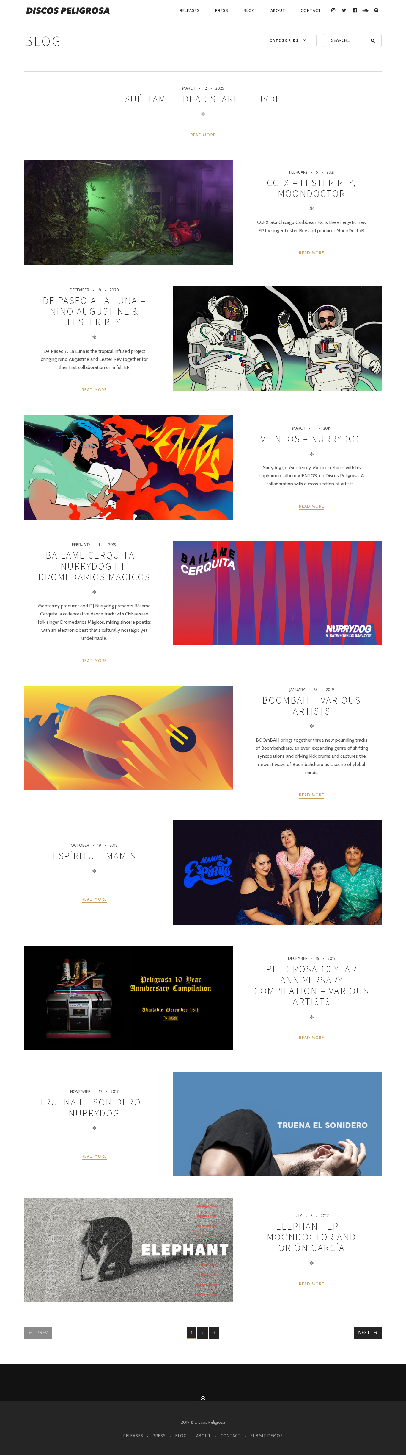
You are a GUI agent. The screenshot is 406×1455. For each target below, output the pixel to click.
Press (221, 10)
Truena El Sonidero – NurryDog (94, 1107)
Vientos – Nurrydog (312, 439)
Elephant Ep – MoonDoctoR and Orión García (312, 1237)
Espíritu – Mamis (94, 856)
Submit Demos (266, 1435)
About (277, 10)
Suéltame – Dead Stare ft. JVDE (203, 99)
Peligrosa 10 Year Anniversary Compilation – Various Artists (311, 985)
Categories (284, 40)
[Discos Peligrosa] (77, 10)
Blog (249, 10)
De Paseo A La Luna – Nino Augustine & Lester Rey (94, 311)
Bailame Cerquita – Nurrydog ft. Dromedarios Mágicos (94, 566)
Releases (190, 10)
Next (364, 1332)
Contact (311, 10)
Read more (203, 134)
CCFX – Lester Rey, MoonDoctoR (312, 188)
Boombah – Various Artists (311, 705)
